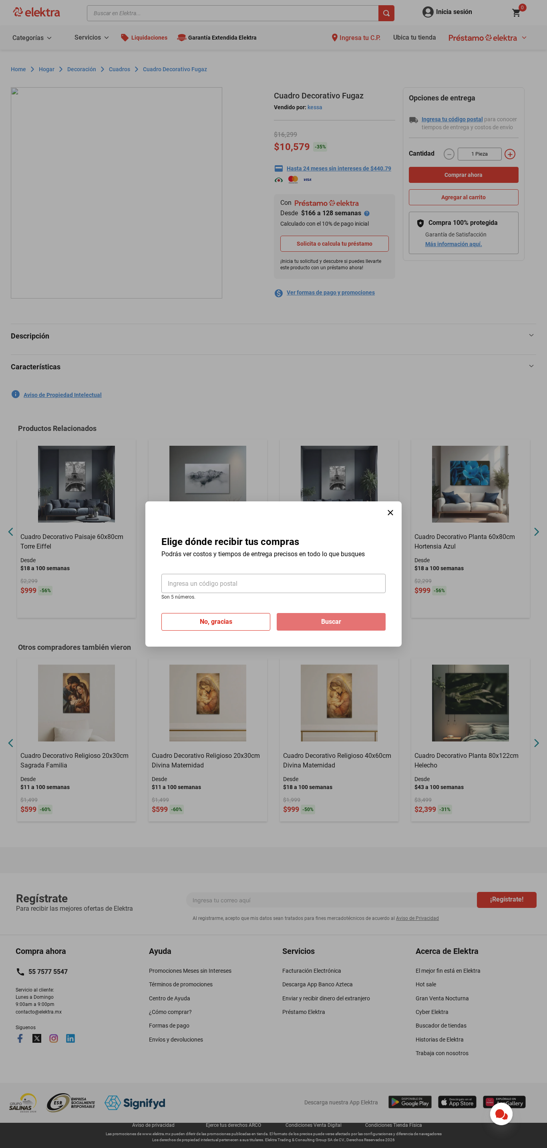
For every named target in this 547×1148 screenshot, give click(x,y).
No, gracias (216, 621)
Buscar (331, 621)
